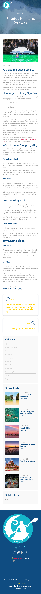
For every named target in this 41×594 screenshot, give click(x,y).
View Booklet (22, 547)
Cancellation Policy (20, 588)
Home (18, 13)
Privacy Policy (12, 586)
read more (23, 399)
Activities (8, 361)
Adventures (8, 354)
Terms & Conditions (25, 586)
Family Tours (9, 368)
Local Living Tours (10, 372)
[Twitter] (15, 288)
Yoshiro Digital (20, 583)
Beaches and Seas (11, 347)
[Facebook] (10, 288)
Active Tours (9, 358)
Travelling (8, 351)
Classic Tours (9, 365)
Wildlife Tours (9, 375)
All (6, 344)
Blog (23, 13)
